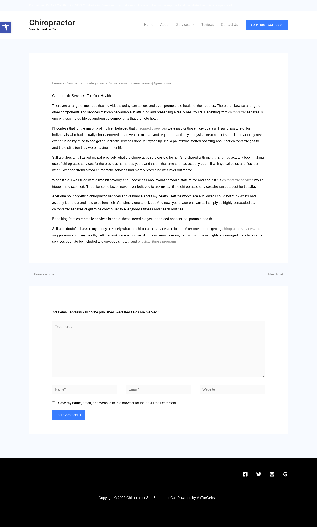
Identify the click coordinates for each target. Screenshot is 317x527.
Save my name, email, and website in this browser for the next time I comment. (117, 403)
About (164, 25)
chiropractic (237, 112)
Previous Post (42, 274)
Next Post (277, 274)
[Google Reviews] (285, 474)
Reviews (207, 25)
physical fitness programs (157, 241)
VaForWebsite (207, 498)
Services (183, 25)
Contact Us (229, 25)
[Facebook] (245, 474)
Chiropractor (52, 22)
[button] (5, 27)
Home (148, 25)
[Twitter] (258, 474)
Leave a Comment (66, 83)
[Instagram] (272, 474)
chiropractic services (151, 128)
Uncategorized (94, 83)
